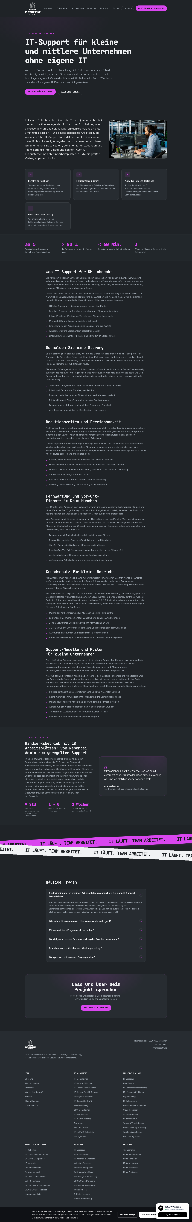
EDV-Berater (128, 1083)
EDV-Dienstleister (82, 1110)
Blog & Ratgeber (32, 1101)
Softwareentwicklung (83, 1172)
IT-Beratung (62, 8)
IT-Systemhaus (81, 1114)
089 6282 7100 (160, 1044)
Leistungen (48, 8)
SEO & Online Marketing (84, 1181)
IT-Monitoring (31, 1163)
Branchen (92, 8)
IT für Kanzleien (130, 1158)
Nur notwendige (127, 1214)
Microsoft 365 (80, 1190)
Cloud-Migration (130, 1114)
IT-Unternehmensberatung (135, 1087)
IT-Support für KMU (83, 1101)
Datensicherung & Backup (134, 1127)
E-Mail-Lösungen (82, 1194)
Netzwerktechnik (32, 1172)
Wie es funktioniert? (34, 1092)
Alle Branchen (129, 1150)
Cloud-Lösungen (130, 1110)
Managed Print (80, 1136)
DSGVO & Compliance (35, 1158)
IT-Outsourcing (130, 1101)
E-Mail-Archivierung (83, 1198)
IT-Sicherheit (30, 1150)
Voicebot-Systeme (82, 1163)
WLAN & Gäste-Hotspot (36, 1190)
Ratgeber (104, 8)
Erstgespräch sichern (151, 8)
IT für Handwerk (130, 1167)
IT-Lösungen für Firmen (133, 1092)
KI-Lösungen (78, 8)
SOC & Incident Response (36, 1154)
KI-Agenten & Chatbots (84, 1158)
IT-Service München (83, 1083)
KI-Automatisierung (82, 1154)
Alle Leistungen (70, 92)
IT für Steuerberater (132, 1154)
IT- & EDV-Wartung (82, 1118)
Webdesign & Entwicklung (85, 1176)
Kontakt (116, 8)
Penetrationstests (33, 1167)
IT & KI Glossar (31, 1105)
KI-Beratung (79, 1150)
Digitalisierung (129, 1096)
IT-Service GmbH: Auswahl (86, 1092)
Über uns (29, 1079)
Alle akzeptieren (149, 1214)
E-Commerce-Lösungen (85, 1185)
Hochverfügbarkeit (131, 1136)
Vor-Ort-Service (81, 1127)
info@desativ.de (160, 1048)
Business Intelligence (83, 1167)
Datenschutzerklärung (68, 1218)
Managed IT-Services (84, 1096)
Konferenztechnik (33, 1194)
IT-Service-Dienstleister (85, 1087)
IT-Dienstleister (81, 1079)
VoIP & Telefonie (32, 1181)
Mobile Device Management (37, 1185)
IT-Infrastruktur (130, 1118)
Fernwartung (79, 1123)
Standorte (29, 1087)
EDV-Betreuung (81, 1105)
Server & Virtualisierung (133, 1123)
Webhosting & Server (132, 1132)
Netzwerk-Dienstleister (35, 1176)
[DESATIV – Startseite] (33, 8)
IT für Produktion (130, 1172)
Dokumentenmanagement (134, 1105)
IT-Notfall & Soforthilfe (84, 1132)
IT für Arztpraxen (130, 1163)
